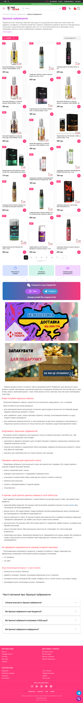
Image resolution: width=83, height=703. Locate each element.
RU (8, 1)
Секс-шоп (6, 14)
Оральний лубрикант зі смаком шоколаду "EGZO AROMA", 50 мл (12, 136)
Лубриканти (21, 14)
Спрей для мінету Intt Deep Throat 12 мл (68, 67)
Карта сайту (46, 678)
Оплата (60, 1)
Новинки (4, 661)
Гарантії (44, 675)
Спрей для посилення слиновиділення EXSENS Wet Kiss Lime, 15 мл (68, 171)
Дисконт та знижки (48, 656)
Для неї (13, 14)
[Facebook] (32, 686)
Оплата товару (46, 654)
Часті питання (46, 671)
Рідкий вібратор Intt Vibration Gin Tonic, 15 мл (12, 248)
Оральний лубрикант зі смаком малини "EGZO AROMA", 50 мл (12, 102)
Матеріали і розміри (8, 673)
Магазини (5, 659)
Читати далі (7, 32)
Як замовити (53, 1)
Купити (24, 72)
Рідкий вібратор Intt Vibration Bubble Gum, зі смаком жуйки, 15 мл (41, 109)
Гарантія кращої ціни (48, 659)
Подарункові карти (48, 673)
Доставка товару (47, 651)
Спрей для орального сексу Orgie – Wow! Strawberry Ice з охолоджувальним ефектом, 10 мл (67, 206)
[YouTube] (46, 686)
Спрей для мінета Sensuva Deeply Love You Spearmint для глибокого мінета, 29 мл (41, 213)
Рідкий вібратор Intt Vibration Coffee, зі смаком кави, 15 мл (69, 136)
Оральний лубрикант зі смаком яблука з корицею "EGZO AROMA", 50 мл (68, 102)
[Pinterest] (51, 686)
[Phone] (70, 8)
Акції (47, 1)
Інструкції (5, 675)
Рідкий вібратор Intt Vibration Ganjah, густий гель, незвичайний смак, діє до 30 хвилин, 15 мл (14, 171)
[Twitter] (36, 686)
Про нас (4, 651)
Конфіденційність (69, 1)
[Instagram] (41, 686)
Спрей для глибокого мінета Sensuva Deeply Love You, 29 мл (41, 75)
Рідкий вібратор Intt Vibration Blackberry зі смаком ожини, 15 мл (40, 248)
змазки (72, 505)
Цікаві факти (6, 678)
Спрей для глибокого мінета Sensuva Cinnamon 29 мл (68, 248)
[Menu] (4, 8)
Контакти (77, 1)
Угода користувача (41, 698)
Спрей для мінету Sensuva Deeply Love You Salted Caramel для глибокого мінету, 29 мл (14, 206)
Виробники (5, 671)
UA (5, 1)
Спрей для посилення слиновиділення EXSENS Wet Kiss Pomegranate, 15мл (41, 179)
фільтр (8, 38)
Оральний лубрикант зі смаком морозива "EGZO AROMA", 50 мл (39, 144)
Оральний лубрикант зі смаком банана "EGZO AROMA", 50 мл (12, 67)
